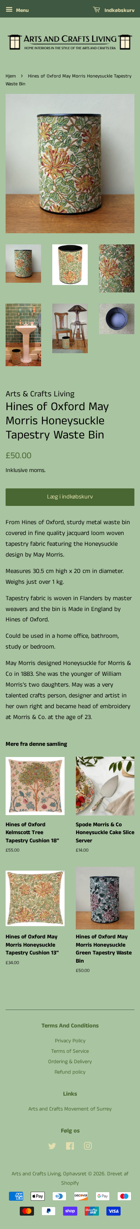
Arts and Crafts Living (36, 1174)
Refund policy (70, 1072)
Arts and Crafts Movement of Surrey (70, 1109)
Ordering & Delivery (70, 1061)
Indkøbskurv (118, 10)
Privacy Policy (70, 1041)
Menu (22, 10)
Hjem (11, 76)
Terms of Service (70, 1051)
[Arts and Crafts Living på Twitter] (52, 1148)
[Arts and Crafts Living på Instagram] (88, 1148)
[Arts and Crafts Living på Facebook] (70, 1148)
